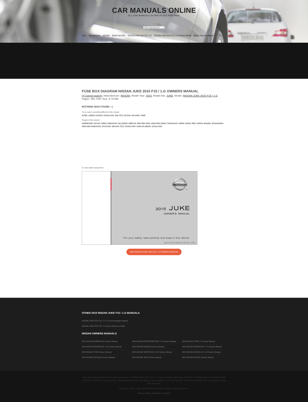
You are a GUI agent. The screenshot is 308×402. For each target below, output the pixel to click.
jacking (188, 123)
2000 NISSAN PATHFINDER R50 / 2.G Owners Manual (154, 341)
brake (148, 123)
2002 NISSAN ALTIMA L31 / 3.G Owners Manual (201, 352)
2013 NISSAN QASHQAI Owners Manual (98, 357)
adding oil (132, 123)
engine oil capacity (144, 126)
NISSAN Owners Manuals (99, 333)
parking (200, 123)
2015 (149, 95)
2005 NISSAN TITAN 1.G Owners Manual (198, 341)
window (181, 123)
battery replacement (109, 123)
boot (116, 115)
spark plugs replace (158, 123)
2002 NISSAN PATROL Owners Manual (197, 357)
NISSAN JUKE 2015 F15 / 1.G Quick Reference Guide (103, 326)
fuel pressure (172, 123)
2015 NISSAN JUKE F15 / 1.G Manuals (115, 312)
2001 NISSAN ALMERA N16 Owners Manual (99, 341)
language (207, 123)
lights (194, 123)
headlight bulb (87, 123)
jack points (135, 115)
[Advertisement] (154, 61)
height (143, 115)
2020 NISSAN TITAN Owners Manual (96, 352)
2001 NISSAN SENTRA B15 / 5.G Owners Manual (152, 352)
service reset (157, 126)
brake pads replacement (91, 126)
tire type (127, 115)
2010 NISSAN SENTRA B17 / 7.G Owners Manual (202, 347)
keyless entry (109, 115)
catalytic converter (95, 115)
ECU (121, 115)
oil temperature (217, 123)
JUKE (170, 95)
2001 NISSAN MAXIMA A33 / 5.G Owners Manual (101, 347)
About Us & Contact (161, 393)
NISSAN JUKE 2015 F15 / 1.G (200, 95)
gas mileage (123, 123)
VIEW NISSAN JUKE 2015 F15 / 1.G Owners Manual (154, 252)
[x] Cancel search (92, 95)
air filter (84, 115)
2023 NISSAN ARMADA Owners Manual (148, 347)
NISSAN (125, 95)
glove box (115, 126)
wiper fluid (141, 123)
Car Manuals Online (154, 10)
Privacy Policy (144, 393)
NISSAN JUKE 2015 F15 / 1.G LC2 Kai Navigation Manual (105, 321)
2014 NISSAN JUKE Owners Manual (146, 357)
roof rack (96, 123)
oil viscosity (106, 126)
